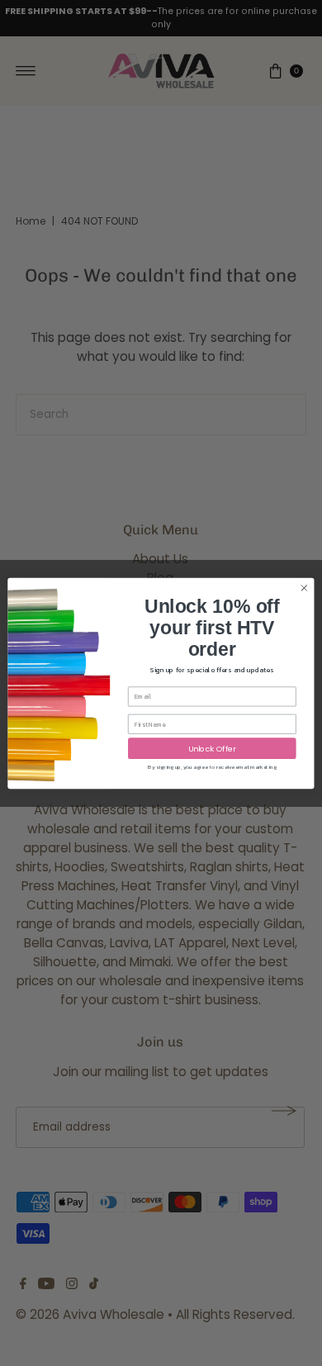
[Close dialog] (304, 588)
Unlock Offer (212, 747)
